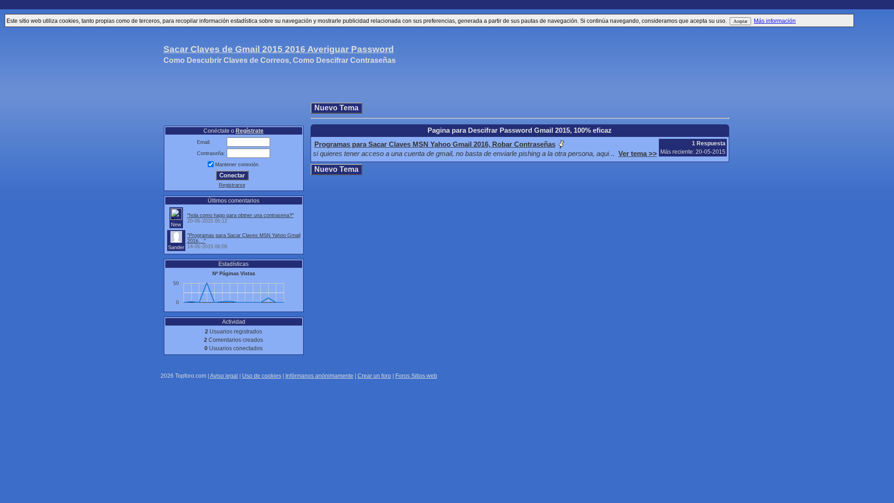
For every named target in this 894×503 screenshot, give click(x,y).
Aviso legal (224, 376)
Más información (775, 21)
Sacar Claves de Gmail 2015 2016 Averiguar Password (278, 49)
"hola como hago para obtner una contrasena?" (240, 215)
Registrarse (232, 185)
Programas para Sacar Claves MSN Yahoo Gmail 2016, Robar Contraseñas (434, 144)
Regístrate (250, 131)
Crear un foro (374, 376)
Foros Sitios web (416, 376)
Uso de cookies (261, 376)
